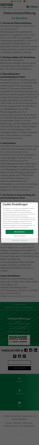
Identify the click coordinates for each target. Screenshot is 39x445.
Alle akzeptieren (19, 232)
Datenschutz (15, 240)
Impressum (24, 240)
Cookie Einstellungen (19, 236)
